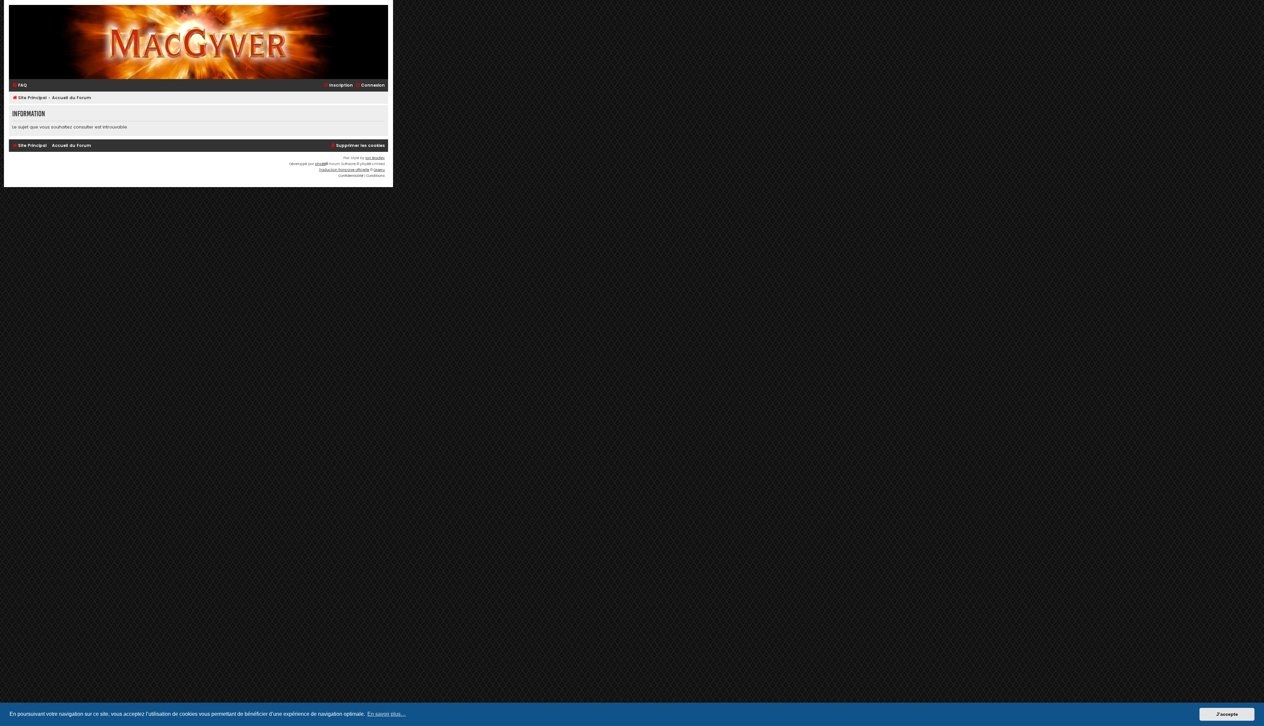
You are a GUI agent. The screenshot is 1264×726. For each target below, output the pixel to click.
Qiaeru (379, 169)
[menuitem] (19, 85)
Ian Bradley (375, 157)
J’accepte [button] (1227, 714)
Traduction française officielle (344, 169)
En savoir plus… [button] (386, 714)
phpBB (320, 163)
